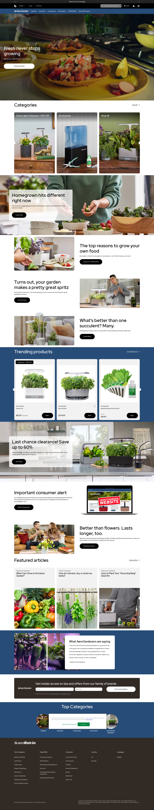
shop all (134, 105)
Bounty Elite (20, 408)
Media (68, 772)
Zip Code (79, 689)
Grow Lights (62, 11)
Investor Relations (72, 768)
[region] (78, 721)
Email (38, 689)
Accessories (52, 11)
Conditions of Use (65, 693)
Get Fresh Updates (120, 689)
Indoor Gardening (19, 776)
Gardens (34, 11)
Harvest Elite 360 (106, 408)
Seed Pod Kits (86, 1)
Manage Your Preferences (69, 724)
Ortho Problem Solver (21, 783)
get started (22, 300)
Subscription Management (48, 765)
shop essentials (19, 66)
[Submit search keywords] (102, 6)
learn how (19, 215)
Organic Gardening (20, 768)
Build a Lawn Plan (19, 757)
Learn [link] (30, 6)
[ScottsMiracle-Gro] (15, 6)
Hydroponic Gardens (20, 780)
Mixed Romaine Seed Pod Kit (67, 408)
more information (24, 507)
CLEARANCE (72, 11)
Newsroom (69, 776)
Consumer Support (46, 757)
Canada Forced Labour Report (102, 802)
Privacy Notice (55, 693)
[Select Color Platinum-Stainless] (137, 406)
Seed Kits (42, 11)
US (92, 757)
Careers (68, 765)
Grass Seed (18, 765)
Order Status (44, 761)
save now (19, 461)
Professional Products (47, 778)
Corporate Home (71, 757)
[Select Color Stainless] (52, 406)
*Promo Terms (86, 804)
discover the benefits (91, 262)
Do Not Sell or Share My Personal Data (88, 801)
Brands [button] (21, 6)
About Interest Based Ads (113, 801)
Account (42, 768)
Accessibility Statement (127, 801)
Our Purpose (70, 761)
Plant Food (17, 772)
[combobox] (111, 6)
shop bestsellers (89, 546)
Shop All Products (84, 11)
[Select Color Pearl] (135, 406)
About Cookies (102, 801)
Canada (93, 761)
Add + (45, 415)
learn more (87, 336)
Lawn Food (17, 761)
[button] (15, 1)
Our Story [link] (39, 6)
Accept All (83, 724)
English (119, 757)
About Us (69, 780)
